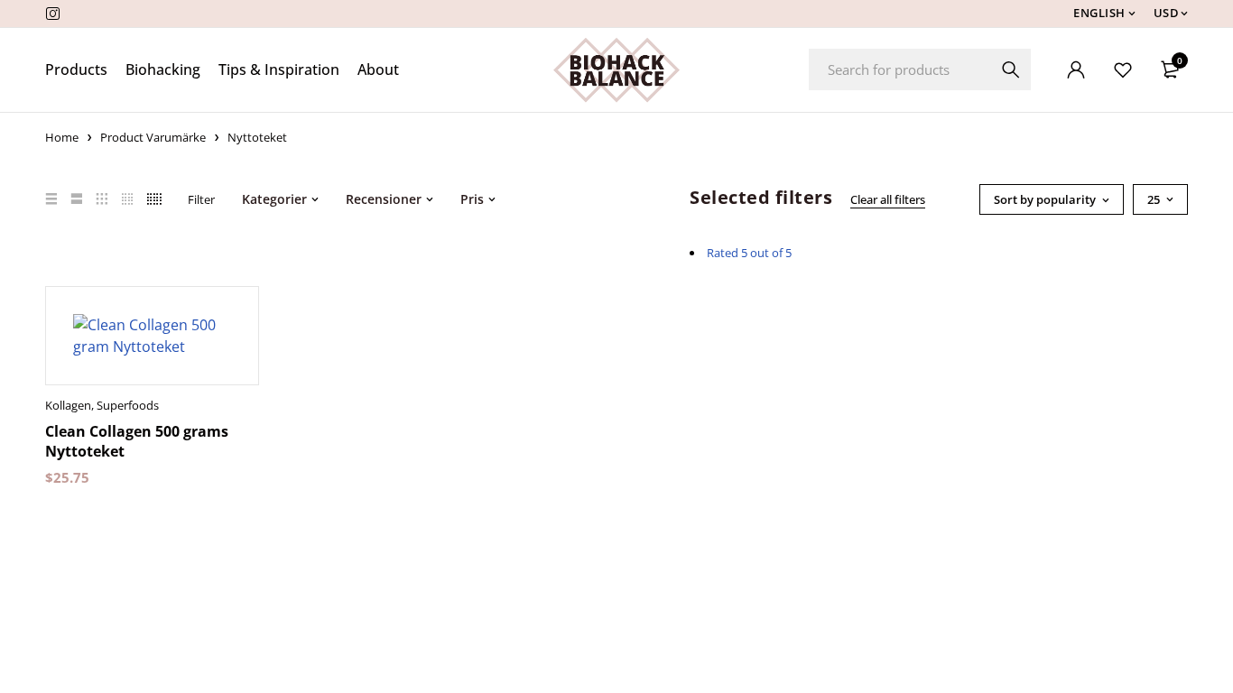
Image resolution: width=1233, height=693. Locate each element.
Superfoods (128, 405)
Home (62, 137)
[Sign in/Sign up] (1076, 69)
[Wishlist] (1123, 69)
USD (1167, 13)
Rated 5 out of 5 (749, 253)
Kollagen (68, 405)
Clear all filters (887, 199)
